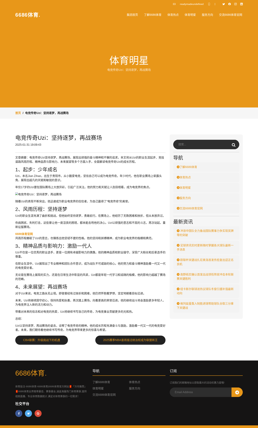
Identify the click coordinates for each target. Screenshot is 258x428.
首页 (18, 113)
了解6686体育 (152, 14)
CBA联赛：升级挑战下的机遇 (41, 340)
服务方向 (207, 14)
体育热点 (173, 14)
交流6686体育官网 (230, 14)
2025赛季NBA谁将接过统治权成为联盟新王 (130, 340)
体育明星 (190, 14)
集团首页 (132, 14)
